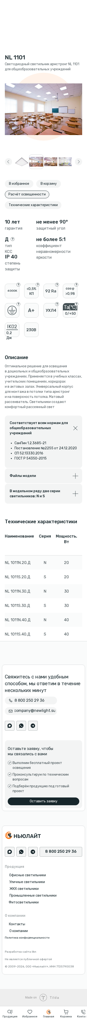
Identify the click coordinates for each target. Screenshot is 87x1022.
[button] (9, 1013)
